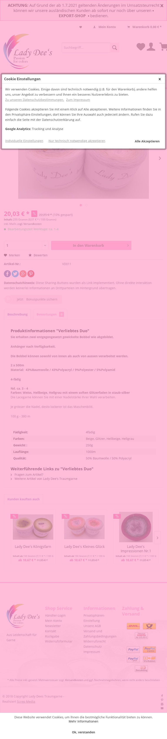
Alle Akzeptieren (147, 141)
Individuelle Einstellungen (24, 141)
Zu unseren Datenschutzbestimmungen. (34, 100)
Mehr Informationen (83, 721)
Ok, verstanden (83, 732)
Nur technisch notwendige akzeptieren (76, 141)
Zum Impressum (78, 100)
